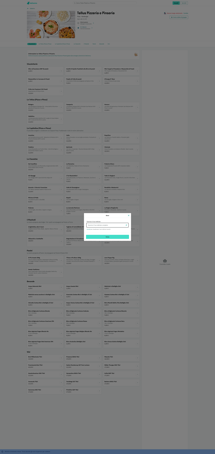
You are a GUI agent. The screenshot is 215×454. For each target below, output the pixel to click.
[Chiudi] (129, 215)
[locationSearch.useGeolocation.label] (126, 225)
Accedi (88, 229)
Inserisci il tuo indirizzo (94, 221)
